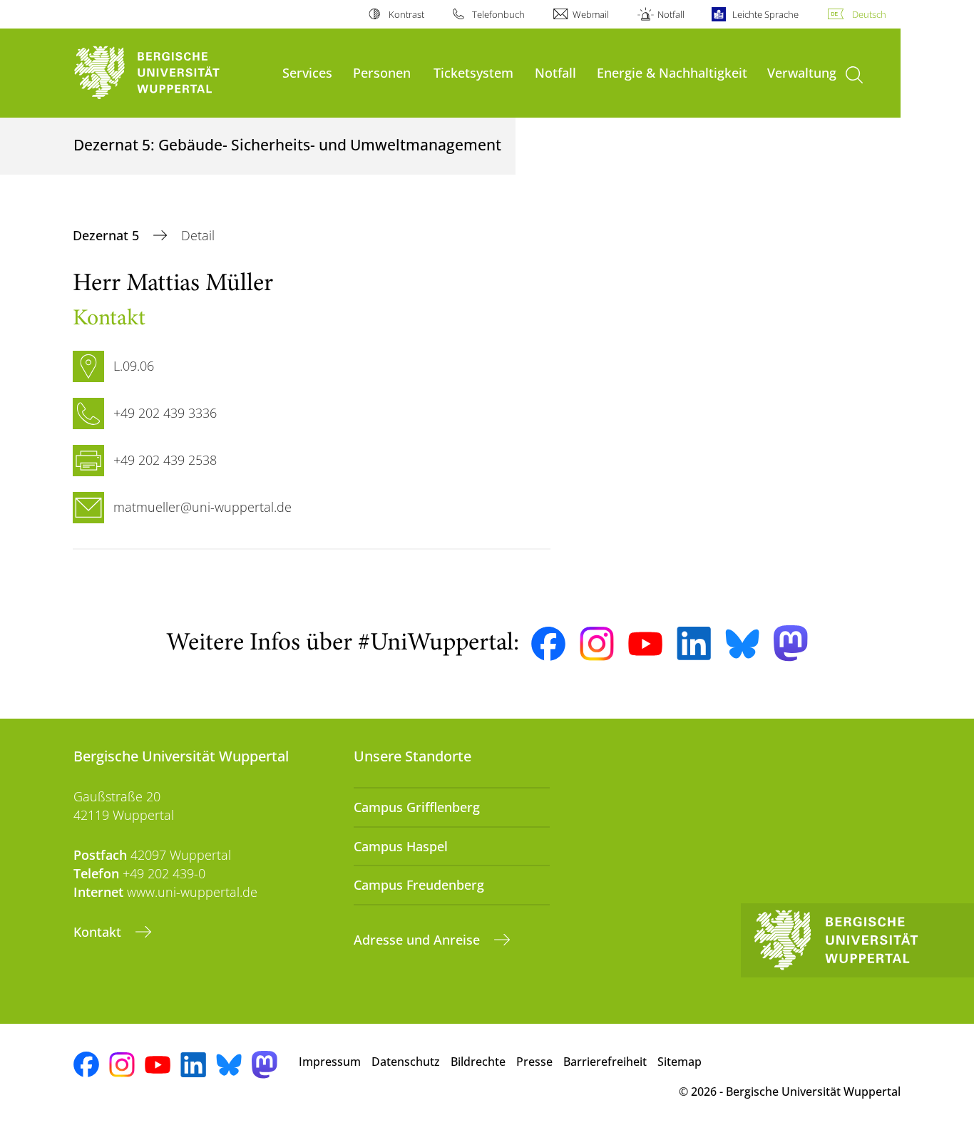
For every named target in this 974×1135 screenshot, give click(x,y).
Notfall (670, 14)
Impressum (330, 1061)
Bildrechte (478, 1061)
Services (307, 72)
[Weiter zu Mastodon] (791, 643)
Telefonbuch (498, 14)
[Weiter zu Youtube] (645, 644)
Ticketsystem (473, 72)
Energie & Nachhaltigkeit (672, 72)
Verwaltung (801, 72)
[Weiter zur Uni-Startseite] (170, 73)
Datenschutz (405, 1061)
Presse (534, 1061)
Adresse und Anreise (418, 939)
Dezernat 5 (108, 235)
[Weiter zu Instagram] (597, 644)
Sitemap (679, 1061)
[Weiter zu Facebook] (548, 644)
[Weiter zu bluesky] (742, 644)
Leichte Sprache (765, 14)
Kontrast (406, 14)
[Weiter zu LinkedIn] (694, 643)
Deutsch (869, 14)
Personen (382, 72)
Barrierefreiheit (605, 1061)
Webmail (591, 14)
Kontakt (99, 931)
